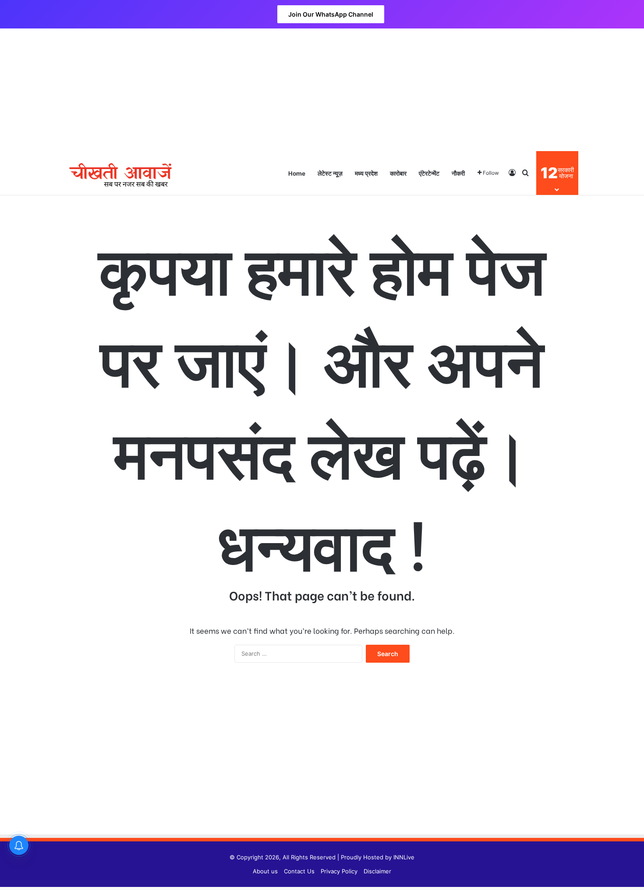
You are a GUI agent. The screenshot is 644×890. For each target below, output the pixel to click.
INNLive (403, 857)
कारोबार (398, 172)
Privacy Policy (339, 871)
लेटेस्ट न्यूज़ (330, 172)
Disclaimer (377, 871)
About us (265, 871)
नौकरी (458, 172)
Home (296, 172)
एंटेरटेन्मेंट (429, 172)
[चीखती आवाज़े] (120, 173)
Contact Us (299, 871)
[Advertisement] (322, 89)
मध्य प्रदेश (366, 172)
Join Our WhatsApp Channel (330, 14)
